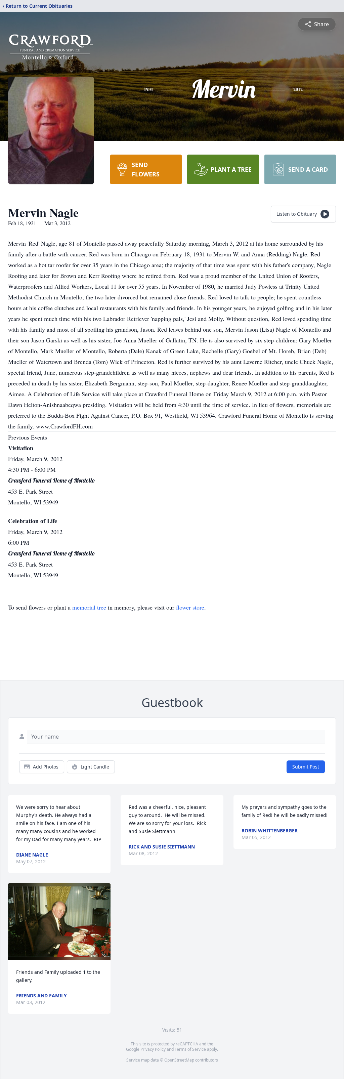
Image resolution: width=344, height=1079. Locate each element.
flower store (190, 607)
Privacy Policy (153, 1049)
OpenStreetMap (179, 1060)
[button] (59, 921)
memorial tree (89, 607)
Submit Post (305, 766)
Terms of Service (190, 1049)
